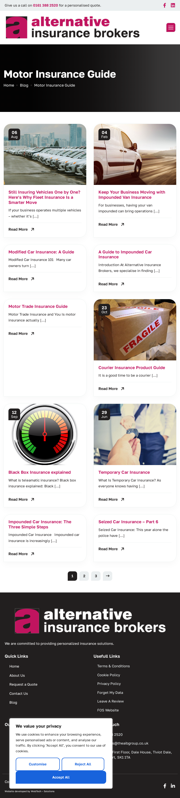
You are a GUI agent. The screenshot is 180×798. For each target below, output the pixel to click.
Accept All (61, 777)
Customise (38, 764)
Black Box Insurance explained (39, 472)
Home (14, 666)
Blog (13, 702)
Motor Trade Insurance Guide (38, 306)
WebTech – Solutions (42, 791)
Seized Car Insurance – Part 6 (128, 521)
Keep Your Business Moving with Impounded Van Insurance (131, 194)
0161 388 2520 (45, 5)
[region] (60, 753)
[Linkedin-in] (173, 786)
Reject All (83, 764)
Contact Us (18, 693)
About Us (17, 675)
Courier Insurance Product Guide (131, 367)
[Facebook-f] (164, 5)
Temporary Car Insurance (124, 472)
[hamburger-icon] (170, 27)
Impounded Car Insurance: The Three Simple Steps (39, 524)
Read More (18, 229)
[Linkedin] (173, 5)
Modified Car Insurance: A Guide (41, 251)
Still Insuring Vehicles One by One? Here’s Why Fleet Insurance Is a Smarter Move (44, 197)
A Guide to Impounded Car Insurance (125, 254)
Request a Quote (23, 684)
